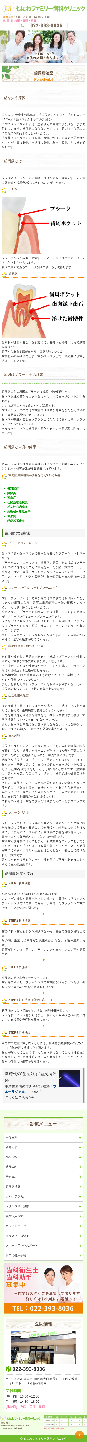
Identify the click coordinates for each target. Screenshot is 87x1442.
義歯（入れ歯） (16, 1216)
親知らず (11, 1147)
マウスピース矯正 (17, 1236)
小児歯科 (11, 1157)
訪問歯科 (11, 1167)
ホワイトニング (16, 1226)
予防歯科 (11, 1176)
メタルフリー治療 (17, 1206)
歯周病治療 (13, 1186)
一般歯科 (11, 1137)
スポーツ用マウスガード (22, 1245)
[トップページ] (43, 15)
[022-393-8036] (44, 1288)
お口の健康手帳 (16, 1255)
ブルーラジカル (16, 1196)
